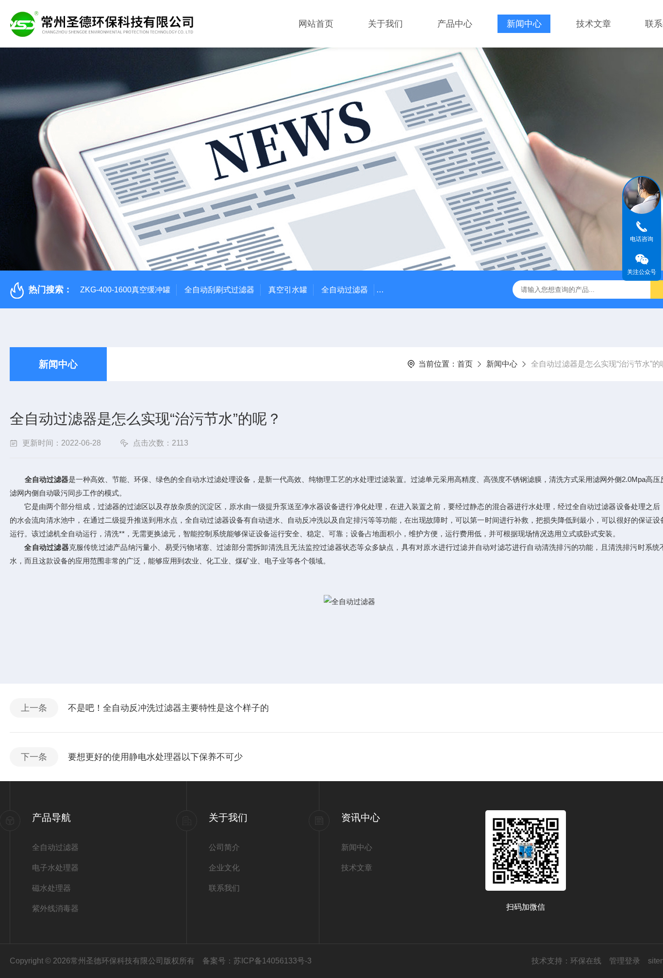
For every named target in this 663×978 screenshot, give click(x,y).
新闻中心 (524, 24)
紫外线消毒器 (55, 908)
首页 (465, 364)
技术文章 (593, 24)
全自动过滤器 (344, 290)
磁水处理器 (51, 888)
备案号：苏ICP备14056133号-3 (257, 961)
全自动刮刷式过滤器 (219, 290)
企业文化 (224, 868)
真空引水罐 (287, 290)
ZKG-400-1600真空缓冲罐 (125, 290)
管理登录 (624, 961)
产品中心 (454, 24)
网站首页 (315, 24)
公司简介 (224, 847)
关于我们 (385, 24)
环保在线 (585, 961)
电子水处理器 (55, 868)
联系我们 (224, 888)
